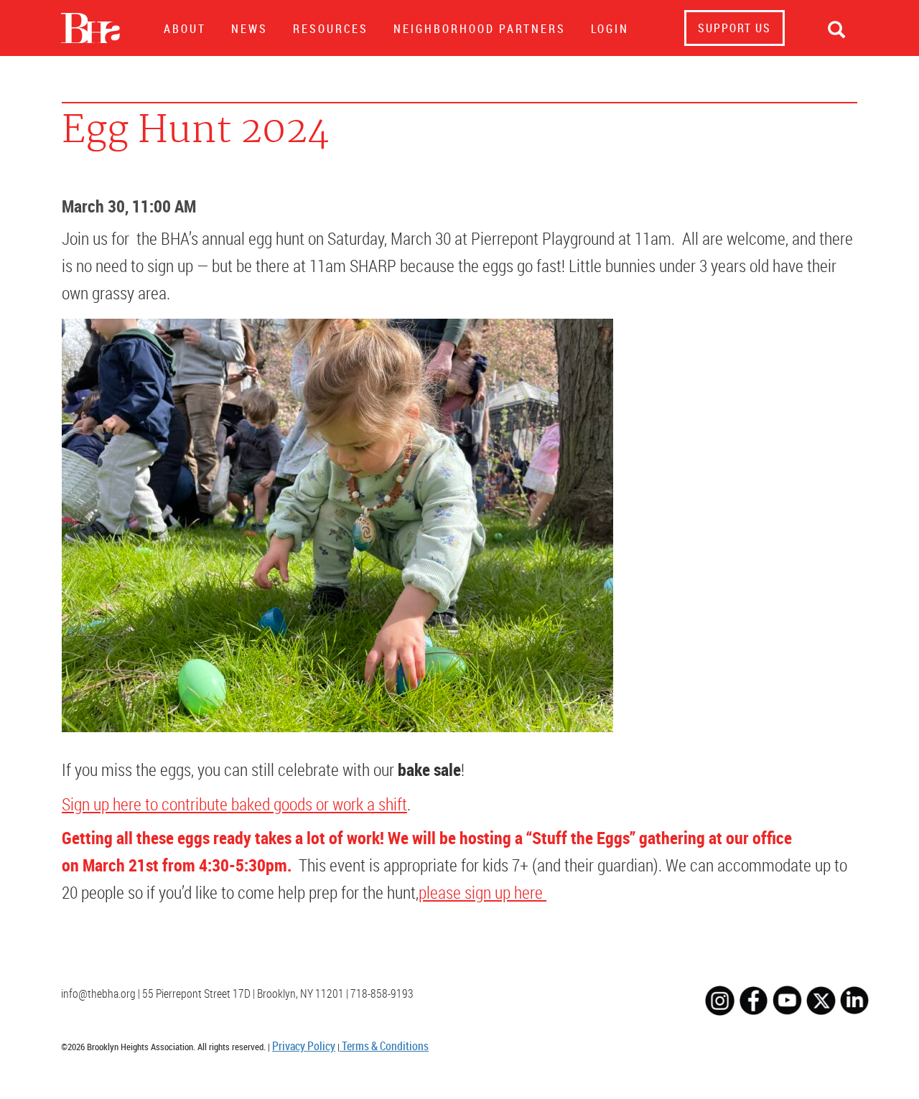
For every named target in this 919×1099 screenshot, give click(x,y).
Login (610, 29)
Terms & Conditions (384, 1046)
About (185, 29)
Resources (330, 29)
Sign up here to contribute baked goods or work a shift (234, 803)
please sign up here (482, 892)
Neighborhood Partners (479, 29)
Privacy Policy (303, 1046)
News (249, 29)
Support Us (734, 28)
